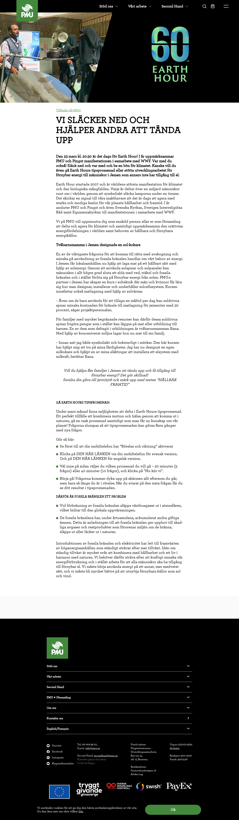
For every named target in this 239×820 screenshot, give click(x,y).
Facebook (57, 751)
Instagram (58, 757)
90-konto (175, 748)
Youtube (56, 745)
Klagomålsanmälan (63, 763)
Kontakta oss (55, 718)
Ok (173, 810)
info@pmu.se (93, 748)
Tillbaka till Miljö (68, 110)
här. (81, 811)
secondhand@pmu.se (106, 755)
